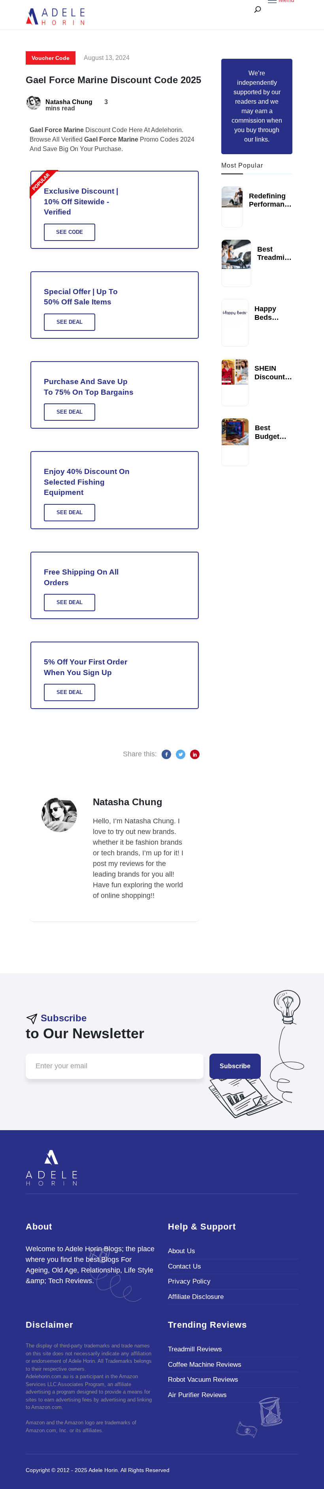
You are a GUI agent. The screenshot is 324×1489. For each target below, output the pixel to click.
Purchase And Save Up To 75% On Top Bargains (89, 386)
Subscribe (235, 1066)
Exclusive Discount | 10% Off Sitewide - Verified (81, 201)
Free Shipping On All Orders (81, 577)
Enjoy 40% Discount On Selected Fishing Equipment (87, 481)
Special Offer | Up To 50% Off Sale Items (81, 296)
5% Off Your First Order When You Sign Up (85, 667)
